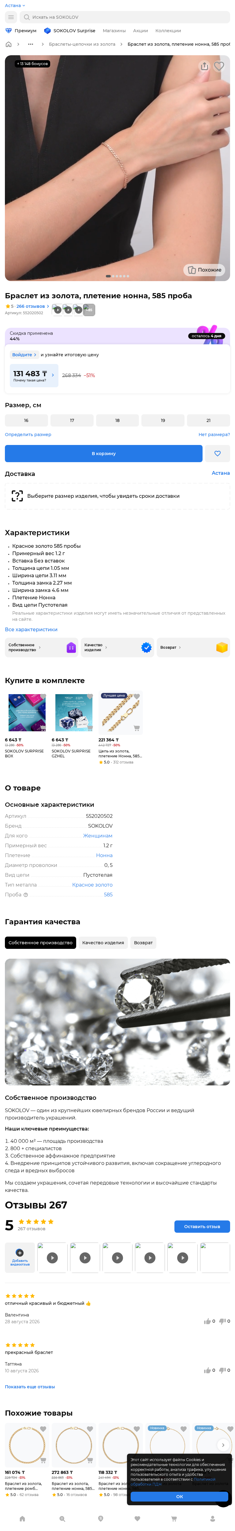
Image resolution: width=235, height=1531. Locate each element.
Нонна (104, 855)
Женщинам (98, 836)
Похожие (210, 270)
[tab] (40, 943)
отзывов (31, 306)
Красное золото (92, 885)
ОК (179, 1496)
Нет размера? (214, 434)
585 (108, 895)
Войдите (22, 355)
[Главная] (8, 44)
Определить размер (28, 434)
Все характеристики (31, 629)
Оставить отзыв (202, 1226)
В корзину (104, 453)
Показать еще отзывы (30, 1387)
